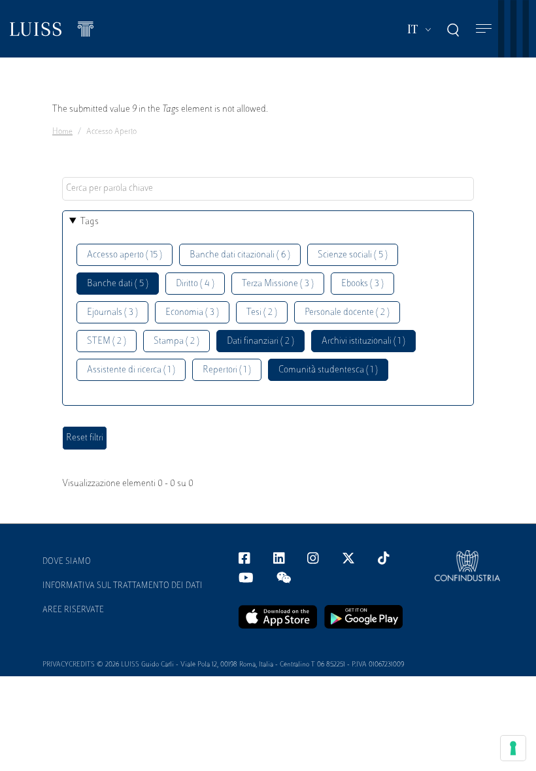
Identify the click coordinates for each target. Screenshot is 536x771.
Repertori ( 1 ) (227, 370)
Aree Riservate (73, 610)
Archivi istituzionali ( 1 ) (363, 341)
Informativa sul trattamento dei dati (122, 586)
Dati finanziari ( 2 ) (260, 341)
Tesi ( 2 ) (261, 313)
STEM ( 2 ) (106, 341)
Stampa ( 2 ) (176, 341)
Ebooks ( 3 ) (362, 284)
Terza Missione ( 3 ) (278, 284)
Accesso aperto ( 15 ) (124, 255)
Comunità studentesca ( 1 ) (328, 370)
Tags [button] (89, 222)
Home (62, 132)
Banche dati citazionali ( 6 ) (240, 255)
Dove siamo (66, 562)
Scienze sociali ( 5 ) (353, 255)
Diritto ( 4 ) (195, 284)
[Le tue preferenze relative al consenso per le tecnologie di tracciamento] (513, 748)
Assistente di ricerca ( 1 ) (131, 370)
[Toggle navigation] (484, 29)
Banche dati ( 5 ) (117, 284)
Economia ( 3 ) (192, 313)
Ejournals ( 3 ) (112, 313)
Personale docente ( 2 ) (347, 313)
